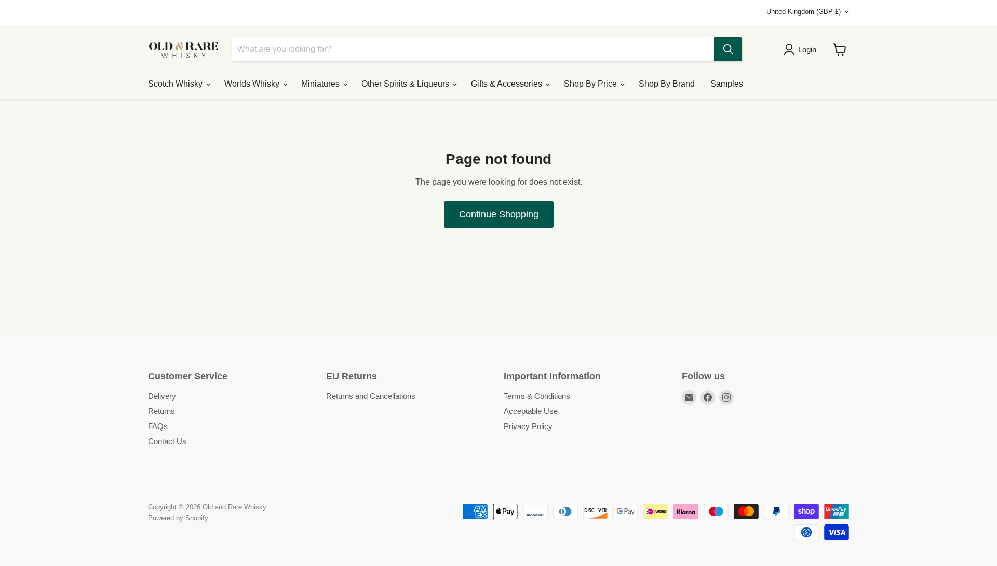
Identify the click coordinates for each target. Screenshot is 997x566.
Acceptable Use (531, 411)
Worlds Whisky (252, 83)
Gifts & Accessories (507, 83)
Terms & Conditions (537, 396)
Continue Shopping (498, 214)
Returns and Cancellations (370, 396)
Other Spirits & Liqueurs (406, 83)
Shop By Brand (667, 83)
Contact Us (167, 441)
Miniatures (321, 83)
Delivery (162, 396)
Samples (726, 83)
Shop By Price (591, 83)
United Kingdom (803, 12)
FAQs (158, 426)
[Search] (728, 49)
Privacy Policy (528, 426)
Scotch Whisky (176, 83)
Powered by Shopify (178, 518)
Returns (161, 411)
